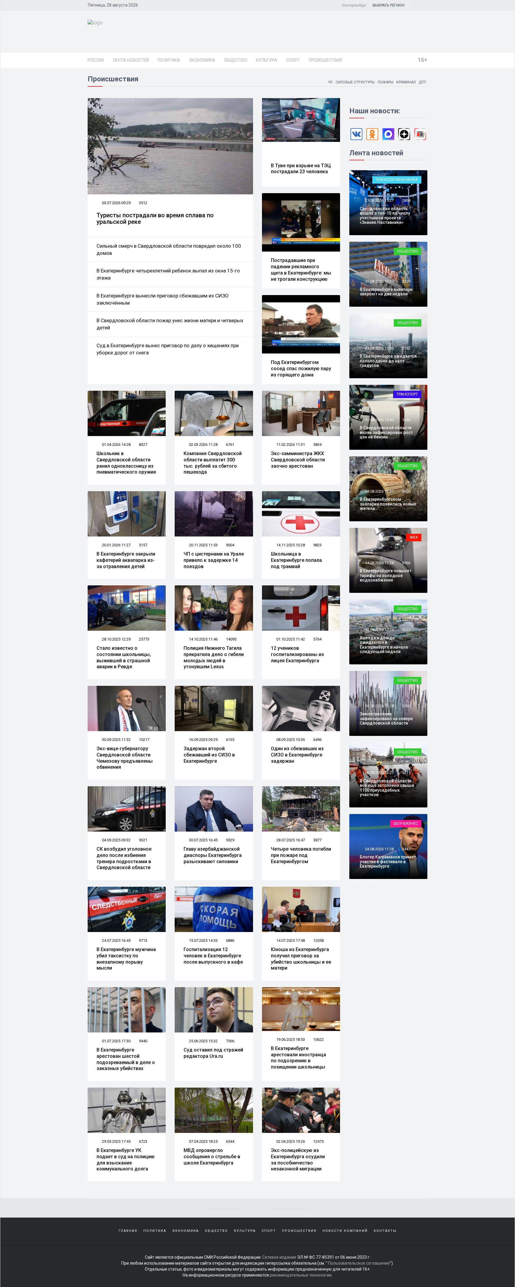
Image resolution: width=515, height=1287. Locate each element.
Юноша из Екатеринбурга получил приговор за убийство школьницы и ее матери (301, 959)
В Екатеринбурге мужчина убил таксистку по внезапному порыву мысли (126, 959)
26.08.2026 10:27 (379, 281)
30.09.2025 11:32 (116, 739)
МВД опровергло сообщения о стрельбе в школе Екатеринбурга (212, 1157)
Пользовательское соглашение (359, 1263)
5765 (406, 706)
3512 (143, 203)
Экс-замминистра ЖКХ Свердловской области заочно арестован (298, 460)
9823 (317, 545)
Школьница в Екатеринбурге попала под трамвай (296, 560)
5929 (230, 840)
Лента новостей (131, 60)
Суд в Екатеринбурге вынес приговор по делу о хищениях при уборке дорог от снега (168, 349)
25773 (144, 639)
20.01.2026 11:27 (116, 545)
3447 (406, 849)
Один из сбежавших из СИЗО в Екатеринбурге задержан (297, 755)
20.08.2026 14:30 (379, 420)
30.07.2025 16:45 (203, 840)
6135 (230, 739)
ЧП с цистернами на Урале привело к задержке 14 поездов (214, 560)
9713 (143, 940)
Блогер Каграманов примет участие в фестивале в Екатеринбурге (388, 862)
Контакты (385, 1231)
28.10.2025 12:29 (116, 639)
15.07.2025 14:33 (203, 940)
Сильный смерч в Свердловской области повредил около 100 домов (169, 249)
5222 (406, 629)
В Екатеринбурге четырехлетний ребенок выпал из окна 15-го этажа (168, 274)
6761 (230, 444)
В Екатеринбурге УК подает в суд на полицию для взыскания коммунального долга (126, 1160)
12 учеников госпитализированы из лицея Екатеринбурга (297, 654)
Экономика (202, 60)
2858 (406, 200)
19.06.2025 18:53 (290, 1039)
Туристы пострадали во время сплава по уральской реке (155, 218)
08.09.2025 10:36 (290, 739)
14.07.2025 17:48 (290, 940)
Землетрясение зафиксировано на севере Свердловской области (386, 718)
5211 (406, 772)
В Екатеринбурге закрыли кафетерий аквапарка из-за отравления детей (126, 560)
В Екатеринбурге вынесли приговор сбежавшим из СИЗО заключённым (163, 299)
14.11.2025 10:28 (290, 545)
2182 (406, 348)
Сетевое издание (279, 1257)
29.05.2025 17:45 (116, 1141)
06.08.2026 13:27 (379, 772)
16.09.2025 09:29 (203, 739)
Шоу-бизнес (406, 823)
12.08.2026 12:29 (379, 629)
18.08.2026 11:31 (379, 491)
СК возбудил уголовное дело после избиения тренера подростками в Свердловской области (124, 858)
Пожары (385, 82)
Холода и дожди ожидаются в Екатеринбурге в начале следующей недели (384, 644)
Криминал (406, 82)
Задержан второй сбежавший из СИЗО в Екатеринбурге (209, 755)
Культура (266, 60)
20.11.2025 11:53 (203, 545)
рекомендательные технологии (301, 1275)
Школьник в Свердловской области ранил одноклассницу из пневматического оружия (126, 463)
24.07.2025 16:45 (116, 940)
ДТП (422, 82)
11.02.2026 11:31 (290, 444)
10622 (318, 1039)
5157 (143, 545)
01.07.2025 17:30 (116, 1041)
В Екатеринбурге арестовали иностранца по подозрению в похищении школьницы (298, 1058)
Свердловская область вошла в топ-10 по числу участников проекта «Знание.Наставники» (385, 215)
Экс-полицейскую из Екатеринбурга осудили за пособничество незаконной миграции (298, 1160)
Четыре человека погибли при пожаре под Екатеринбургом (301, 855)
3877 (317, 840)
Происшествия (325, 60)
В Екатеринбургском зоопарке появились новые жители (388, 504)
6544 (230, 1141)
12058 (318, 940)
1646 (406, 420)
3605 (406, 491)
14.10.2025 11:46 (203, 639)
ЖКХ (413, 537)
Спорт (293, 60)
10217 (144, 739)
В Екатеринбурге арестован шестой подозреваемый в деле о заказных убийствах (126, 1059)
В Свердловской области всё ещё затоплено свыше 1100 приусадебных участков (387, 788)
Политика (169, 60)
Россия (96, 60)
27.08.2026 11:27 (379, 200)
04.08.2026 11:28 (379, 849)
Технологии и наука (397, 179)
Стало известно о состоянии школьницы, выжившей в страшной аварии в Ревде (124, 657)
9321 (143, 840)
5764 (317, 639)
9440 (143, 1041)
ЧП (330, 82)
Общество (235, 60)
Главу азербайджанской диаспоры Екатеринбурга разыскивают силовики (213, 855)
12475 (318, 1141)
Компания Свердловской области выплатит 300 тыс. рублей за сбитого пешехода (213, 463)
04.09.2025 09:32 (116, 840)
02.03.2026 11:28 (203, 444)
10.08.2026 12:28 (379, 706)
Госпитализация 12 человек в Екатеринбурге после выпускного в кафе (213, 956)
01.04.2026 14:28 (116, 444)
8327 (143, 444)
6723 (143, 1141)
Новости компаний (345, 1231)
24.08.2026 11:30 (379, 348)
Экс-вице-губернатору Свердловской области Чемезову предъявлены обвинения (125, 758)
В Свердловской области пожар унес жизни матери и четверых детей (170, 324)
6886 (230, 940)
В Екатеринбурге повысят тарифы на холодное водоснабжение (385, 575)
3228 (406, 281)
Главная (128, 1231)
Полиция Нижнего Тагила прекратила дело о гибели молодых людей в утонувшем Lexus (214, 657)
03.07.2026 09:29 (116, 203)
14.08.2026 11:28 (379, 563)
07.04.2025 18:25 (203, 1141)
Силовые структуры (355, 82)
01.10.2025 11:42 (290, 639)
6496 (317, 739)
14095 (231, 639)
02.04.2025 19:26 (290, 1141)
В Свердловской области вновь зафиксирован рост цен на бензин (386, 432)
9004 (230, 545)
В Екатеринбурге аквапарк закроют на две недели (386, 291)
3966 (406, 563)
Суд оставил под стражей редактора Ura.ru (213, 1053)
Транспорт (407, 394)
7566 (230, 1041)
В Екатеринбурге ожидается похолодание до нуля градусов (388, 361)
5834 (317, 444)
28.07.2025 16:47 (290, 840)
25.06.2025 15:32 (203, 1041)
